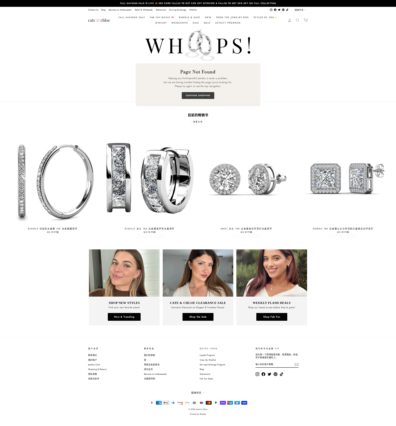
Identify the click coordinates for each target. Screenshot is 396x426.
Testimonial (161, 9)
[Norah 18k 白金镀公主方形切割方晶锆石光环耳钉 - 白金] (330, 236)
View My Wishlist (208, 359)
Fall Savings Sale (132, 17)
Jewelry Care (94, 364)
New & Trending (124, 317)
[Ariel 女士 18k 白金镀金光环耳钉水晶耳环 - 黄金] (238, 236)
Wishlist (193, 9)
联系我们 (92, 355)
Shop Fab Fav (271, 317)
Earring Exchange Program (213, 364)
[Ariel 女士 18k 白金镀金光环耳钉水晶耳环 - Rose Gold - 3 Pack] (254, 236)
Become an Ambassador (120, 9)
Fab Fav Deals (206, 378)
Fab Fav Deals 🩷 (162, 17)
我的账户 (92, 359)
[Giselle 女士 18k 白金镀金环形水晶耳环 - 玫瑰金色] (145, 236)
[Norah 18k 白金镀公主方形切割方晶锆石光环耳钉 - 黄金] (334, 236)
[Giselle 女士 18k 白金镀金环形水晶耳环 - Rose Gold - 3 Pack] (158, 236)
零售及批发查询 (152, 364)
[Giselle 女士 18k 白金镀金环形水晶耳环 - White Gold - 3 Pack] (149, 236)
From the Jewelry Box (232, 17)
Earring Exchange (177, 9)
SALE (196, 22)
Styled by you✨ (265, 17)
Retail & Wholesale (144, 9)
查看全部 (198, 121)
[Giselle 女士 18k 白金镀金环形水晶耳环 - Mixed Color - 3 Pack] (162, 236)
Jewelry (161, 22)
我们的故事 (149, 355)
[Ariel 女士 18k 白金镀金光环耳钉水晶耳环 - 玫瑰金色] (242, 236)
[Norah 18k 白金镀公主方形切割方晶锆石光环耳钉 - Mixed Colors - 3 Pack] (355, 236)
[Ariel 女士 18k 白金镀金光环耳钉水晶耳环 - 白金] (233, 236)
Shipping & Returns (97, 369)
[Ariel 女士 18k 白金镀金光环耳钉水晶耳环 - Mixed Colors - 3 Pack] (258, 236)
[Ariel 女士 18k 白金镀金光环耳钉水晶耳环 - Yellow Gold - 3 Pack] (250, 236)
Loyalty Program (228, 22)
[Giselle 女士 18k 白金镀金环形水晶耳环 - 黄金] (141, 236)
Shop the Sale (198, 317)
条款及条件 (93, 378)
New (208, 17)
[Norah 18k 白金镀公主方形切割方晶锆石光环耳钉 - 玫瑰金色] (339, 236)
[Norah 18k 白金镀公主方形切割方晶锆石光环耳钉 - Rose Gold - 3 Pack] (351, 236)
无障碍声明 (149, 378)
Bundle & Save (189, 17)
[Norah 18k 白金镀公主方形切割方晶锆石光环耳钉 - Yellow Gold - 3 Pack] (347, 236)
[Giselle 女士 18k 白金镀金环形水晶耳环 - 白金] (137, 236)
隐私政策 (92, 374)
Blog (103, 9)
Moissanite (180, 22)
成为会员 (148, 369)
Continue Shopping (198, 95)
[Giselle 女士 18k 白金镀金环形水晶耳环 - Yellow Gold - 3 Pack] (153, 236)
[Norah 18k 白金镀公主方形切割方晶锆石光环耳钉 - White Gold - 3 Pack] (343, 236)
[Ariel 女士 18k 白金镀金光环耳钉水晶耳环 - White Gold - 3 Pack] (246, 236)
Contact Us (93, 9)
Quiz (207, 22)
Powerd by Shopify (198, 414)
